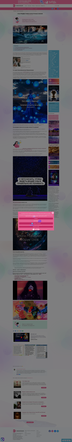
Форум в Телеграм (37, 223)
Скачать (36, 218)
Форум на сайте (36, 226)
